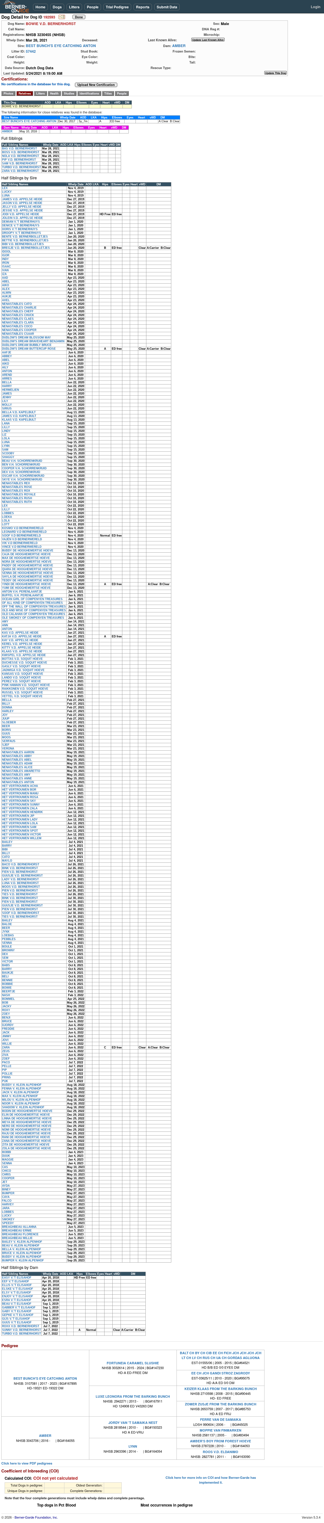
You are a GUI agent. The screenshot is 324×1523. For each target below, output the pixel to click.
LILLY (6, 427)
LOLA (6, 438)
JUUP (5, 718)
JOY (5, 715)
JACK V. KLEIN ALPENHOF (20, 1092)
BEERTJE (8, 991)
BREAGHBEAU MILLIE (17, 1238)
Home (40, 6)
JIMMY (6, 1036)
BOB (5, 1002)
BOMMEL (8, 999)
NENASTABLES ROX (16, 490)
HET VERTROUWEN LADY (20, 819)
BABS (6, 965)
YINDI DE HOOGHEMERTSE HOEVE (26, 584)
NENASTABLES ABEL (17, 759)
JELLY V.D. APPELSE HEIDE (21, 206)
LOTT (5, 524)
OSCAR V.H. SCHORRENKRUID (23, 475)
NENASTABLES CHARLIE (19, 307)
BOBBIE (7, 984)
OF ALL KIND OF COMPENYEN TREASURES (32, 602)
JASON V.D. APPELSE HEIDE (22, 203)
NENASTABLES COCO (17, 326)
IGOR (5, 255)
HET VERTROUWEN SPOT (20, 830)
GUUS (6, 733)
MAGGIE (8, 1159)
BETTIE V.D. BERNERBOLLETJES (25, 240)
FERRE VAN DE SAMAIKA (220, 1419)
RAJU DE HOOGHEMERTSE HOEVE (26, 1133)
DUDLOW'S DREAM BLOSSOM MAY (26, 337)
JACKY (6, 1006)
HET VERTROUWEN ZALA (19, 808)
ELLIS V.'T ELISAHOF (17, 1285)
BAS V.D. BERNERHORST (19, 148)
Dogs (57, 6)
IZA (4, 274)
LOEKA (7, 517)
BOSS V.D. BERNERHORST (20, 152)
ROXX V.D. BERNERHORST (20, 1326)
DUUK (6, 1155)
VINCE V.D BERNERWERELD (21, 546)
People (93, 6)
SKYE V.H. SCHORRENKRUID (22, 479)
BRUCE (7, 1021)
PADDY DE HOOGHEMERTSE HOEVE (27, 565)
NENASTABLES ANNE (17, 778)
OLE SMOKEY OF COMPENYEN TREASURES (33, 617)
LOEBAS (8, 935)
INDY (5, 259)
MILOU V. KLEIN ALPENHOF (21, 1099)
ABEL (6, 281)
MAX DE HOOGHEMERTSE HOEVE (26, 558)
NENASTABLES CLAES (18, 318)
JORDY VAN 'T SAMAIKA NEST (132, 1422)
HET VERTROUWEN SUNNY (21, 804)
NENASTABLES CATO (17, 304)
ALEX (6, 289)
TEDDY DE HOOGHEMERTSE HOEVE (27, 580)
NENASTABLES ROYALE (19, 494)
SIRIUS (7, 408)
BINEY (6, 1189)
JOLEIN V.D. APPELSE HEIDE (22, 218)
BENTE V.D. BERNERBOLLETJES (25, 236)
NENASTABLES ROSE (17, 487)
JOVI (5, 1040)
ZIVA (5, 1055)
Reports (142, 6)
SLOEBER (9, 722)
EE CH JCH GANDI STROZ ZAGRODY (220, 1373)
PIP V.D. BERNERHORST (19, 159)
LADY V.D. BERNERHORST (20, 879)
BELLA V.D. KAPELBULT (19, 412)
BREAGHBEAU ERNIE (17, 1230)
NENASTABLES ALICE (17, 767)
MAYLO (7, 860)
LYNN (5, 446)
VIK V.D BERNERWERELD (19, 543)
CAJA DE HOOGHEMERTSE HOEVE (26, 554)
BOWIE (7, 987)
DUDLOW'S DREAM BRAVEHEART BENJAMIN (33, 341)
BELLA (6, 382)
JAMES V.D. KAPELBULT (19, 416)
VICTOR (7, 961)
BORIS (6, 729)
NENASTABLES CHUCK (18, 315)
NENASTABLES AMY (16, 774)
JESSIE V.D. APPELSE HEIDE (22, 210)
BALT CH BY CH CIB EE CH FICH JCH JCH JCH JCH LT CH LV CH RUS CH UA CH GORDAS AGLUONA (220, 1355)
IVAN (5, 270)
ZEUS (6, 1051)
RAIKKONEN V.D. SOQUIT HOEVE (25, 688)
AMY (5, 621)
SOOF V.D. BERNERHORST (20, 913)
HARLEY (8, 711)
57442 (31, 51)
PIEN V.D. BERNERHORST (20, 890)
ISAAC (6, 266)
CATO (6, 857)
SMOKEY (8, 1219)
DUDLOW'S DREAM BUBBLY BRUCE (27, 345)
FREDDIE (8, 1028)
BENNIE (7, 980)
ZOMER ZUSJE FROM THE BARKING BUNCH (220, 1404)
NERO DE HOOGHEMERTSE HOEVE (27, 1126)
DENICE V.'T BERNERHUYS (20, 225)
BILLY (6, 703)
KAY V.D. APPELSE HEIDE (20, 640)
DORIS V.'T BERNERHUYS (20, 229)
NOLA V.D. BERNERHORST (20, 156)
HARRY (7, 386)
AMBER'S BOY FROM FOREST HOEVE (220, 1441)
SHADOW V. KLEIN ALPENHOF (23, 1107)
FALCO (6, 1200)
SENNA (7, 942)
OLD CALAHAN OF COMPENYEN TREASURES (33, 614)
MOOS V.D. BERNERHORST (21, 886)
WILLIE (7, 1043)
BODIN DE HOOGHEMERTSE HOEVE (27, 1111)
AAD (5, 277)
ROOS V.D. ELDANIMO (220, 1451)
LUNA (6, 195)
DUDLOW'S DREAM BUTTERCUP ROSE (29, 348)
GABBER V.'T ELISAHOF (18, 1307)
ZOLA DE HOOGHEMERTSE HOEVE (26, 1148)
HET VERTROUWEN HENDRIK (22, 812)
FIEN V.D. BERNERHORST (20, 871)
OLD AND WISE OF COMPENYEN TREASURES (34, 610)
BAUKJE (7, 972)
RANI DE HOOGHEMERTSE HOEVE (26, 1137)
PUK (5, 1081)
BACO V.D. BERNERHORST (20, 864)
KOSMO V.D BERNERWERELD (22, 528)
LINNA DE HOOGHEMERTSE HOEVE (27, 1118)
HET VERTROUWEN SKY (19, 800)
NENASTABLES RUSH (17, 498)
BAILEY (7, 842)
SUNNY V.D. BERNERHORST (21, 1330)
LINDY (6, 431)
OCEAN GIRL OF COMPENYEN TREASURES (32, 599)
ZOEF (6, 1058)
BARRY (7, 845)
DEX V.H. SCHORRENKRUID (21, 472)
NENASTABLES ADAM (17, 763)
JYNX (5, 931)
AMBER (179, 45)
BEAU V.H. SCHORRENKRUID (22, 460)
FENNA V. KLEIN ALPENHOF (21, 1088)
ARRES (7, 378)
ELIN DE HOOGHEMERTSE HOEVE (26, 1114)
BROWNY (8, 950)
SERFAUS (8, 741)
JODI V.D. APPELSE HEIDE (20, 214)
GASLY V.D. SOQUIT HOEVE (21, 666)
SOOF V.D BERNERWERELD (21, 535)
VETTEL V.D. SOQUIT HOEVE (22, 696)
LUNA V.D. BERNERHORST (20, 883)
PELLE (6, 1066)
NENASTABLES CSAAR (18, 333)
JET (4, 1182)
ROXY (6, 1010)
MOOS (6, 737)
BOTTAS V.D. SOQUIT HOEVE (22, 659)
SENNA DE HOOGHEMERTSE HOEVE (27, 573)
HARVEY (8, 1204)
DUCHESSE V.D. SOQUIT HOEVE (24, 662)
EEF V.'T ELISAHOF (15, 1281)
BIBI (5, 849)
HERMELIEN (10, 389)
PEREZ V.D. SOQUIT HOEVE (21, 681)
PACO (6, 1062)
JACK (5, 1032)
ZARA (6, 1047)
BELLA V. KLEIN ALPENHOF (21, 1249)
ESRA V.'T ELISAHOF (16, 1300)
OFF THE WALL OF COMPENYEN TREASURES (34, 606)
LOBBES (8, 513)
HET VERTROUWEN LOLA (20, 823)
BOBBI (6, 1152)
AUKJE (6, 296)
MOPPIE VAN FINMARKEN (220, 1430)
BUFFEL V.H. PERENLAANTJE (22, 595)
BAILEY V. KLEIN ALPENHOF (22, 1241)
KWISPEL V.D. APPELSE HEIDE (24, 655)
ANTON (7, 371)
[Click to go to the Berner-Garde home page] (16, 6)
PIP (4, 1070)
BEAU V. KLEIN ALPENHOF (20, 1245)
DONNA (7, 707)
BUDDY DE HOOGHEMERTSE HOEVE (27, 550)
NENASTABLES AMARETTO (21, 771)
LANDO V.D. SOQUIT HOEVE (21, 677)
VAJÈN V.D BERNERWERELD (22, 539)
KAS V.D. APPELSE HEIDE (20, 632)
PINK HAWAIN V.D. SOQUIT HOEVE (26, 685)
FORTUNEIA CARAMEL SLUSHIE (133, 1363)
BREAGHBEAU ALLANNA (19, 1226)
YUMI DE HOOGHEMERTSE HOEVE (26, 588)
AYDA (6, 1185)
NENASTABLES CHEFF (18, 311)
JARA (5, 1208)
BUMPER (8, 1193)
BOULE (7, 946)
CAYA (5, 1197)
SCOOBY (8, 453)
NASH (6, 995)
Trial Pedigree (117, 6)
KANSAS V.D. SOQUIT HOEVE (22, 673)
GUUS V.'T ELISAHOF (17, 1322)
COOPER (8, 1178)
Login (315, 6)
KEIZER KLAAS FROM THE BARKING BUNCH (220, 1388)
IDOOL (6, 251)
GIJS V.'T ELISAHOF (16, 1318)
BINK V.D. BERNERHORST (20, 868)
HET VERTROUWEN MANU (20, 793)
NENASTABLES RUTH (17, 502)
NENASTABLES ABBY (17, 756)
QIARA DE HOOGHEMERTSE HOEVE (27, 569)
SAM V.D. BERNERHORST (19, 163)
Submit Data (167, 6)
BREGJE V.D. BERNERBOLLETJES (26, 247)
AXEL (6, 300)
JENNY (6, 397)
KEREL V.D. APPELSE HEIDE (22, 644)
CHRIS (6, 1174)
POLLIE (7, 1073)
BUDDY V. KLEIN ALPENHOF (21, 1084)
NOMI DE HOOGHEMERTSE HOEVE (26, 1129)
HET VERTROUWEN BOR (19, 789)
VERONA (8, 748)
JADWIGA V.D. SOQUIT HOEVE (23, 670)
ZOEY (6, 1013)
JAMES (7, 393)
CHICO (6, 1170)
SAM (5, 449)
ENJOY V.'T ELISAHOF (17, 1296)
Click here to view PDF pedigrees (26, 1463)
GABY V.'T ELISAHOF (17, 1311)
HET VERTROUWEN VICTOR (21, 834)
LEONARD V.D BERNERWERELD (24, 531)
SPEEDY (8, 1223)
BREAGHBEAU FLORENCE (20, 1234)
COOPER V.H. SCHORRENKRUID (24, 468)
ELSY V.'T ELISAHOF (16, 1292)
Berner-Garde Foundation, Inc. (36, 1517)
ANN (5, 625)
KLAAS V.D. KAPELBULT (19, 419)
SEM (5, 957)
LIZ (4, 434)
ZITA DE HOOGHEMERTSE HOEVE (26, 1144)
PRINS (6, 1077)
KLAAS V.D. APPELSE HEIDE (22, 651)
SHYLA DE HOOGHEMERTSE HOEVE (27, 576)
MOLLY (7, 404)
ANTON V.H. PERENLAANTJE (22, 591)
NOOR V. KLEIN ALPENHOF (21, 1103)
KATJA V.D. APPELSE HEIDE (22, 636)
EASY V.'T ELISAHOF (16, 1277)
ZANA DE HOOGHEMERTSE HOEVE (26, 1141)
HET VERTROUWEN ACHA (20, 786)
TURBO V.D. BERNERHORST (21, 167)
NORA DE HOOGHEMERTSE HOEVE (27, 561)
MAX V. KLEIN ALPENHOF (20, 1096)
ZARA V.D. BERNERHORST (20, 171)
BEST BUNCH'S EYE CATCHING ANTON (61, 45)
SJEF (5, 744)
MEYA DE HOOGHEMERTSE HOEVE (27, 1122)
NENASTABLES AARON (18, 752)
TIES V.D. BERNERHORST (20, 894)
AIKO (5, 285)
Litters (74, 6)
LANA (6, 423)
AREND (7, 375)
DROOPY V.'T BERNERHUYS (21, 233)
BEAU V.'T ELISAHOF (16, 1303)
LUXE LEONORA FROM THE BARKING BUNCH (133, 1396)
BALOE (7, 924)
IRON (5, 262)
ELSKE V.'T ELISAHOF (17, 1288)
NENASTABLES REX (16, 483)
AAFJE (6, 352)
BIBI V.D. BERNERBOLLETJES (23, 244)
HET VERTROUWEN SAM (19, 827)
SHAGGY (8, 457)
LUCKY (7, 191)
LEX (5, 188)
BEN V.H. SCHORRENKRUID (21, 464)
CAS (5, 1167)
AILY (5, 367)
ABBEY (7, 356)
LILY (5, 401)
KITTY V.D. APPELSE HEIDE (21, 647)
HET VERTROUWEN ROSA (20, 797)
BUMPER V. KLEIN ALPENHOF (23, 1260)
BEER (6, 726)
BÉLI (5, 976)
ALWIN (6, 292)
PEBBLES (9, 939)
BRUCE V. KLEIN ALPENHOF (21, 1253)
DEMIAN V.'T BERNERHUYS (21, 221)
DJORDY (8, 1025)
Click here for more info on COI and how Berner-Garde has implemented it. (211, 1480)
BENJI (6, 1017)
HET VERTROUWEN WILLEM (21, 838)
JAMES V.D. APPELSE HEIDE (22, 199)
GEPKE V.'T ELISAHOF (18, 1315)
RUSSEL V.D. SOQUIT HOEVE (22, 692)
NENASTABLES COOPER (19, 330)
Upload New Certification (96, 85)
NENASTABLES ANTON (18, 782)
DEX (5, 954)
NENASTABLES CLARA (18, 322)
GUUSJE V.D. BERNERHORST (22, 875)
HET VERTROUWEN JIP (18, 815)
